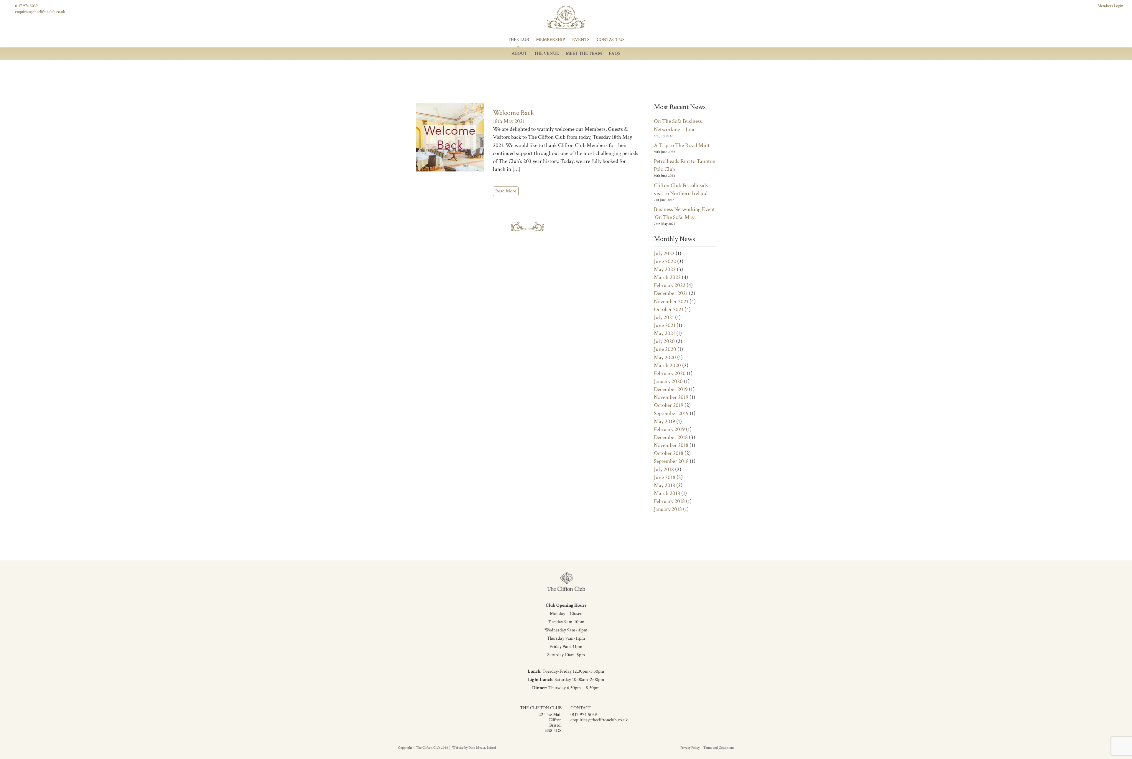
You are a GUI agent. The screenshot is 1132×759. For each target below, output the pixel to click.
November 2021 (671, 301)
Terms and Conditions (718, 747)
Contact (580, 708)
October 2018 (668, 453)
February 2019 (669, 429)
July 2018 (664, 469)
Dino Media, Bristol (482, 747)
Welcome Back (513, 112)
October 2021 (668, 309)
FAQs (615, 53)
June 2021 (664, 325)
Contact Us (611, 40)
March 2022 (667, 277)
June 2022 (665, 261)
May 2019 (664, 421)
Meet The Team (584, 53)
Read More (505, 191)
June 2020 (665, 349)
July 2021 (664, 317)
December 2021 (671, 293)
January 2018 (668, 509)
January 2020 (668, 381)
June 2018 (664, 477)
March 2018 (667, 493)
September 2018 (671, 461)
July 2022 (664, 253)
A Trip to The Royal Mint (682, 145)
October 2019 (668, 405)
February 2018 (669, 501)
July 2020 (664, 341)
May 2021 (664, 333)
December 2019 (671, 389)
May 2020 (665, 357)
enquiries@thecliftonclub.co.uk (40, 11)
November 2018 (671, 445)
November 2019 (671, 397)
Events (581, 40)
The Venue (546, 53)
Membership (550, 40)
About (519, 53)
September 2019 (671, 413)
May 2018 (664, 485)
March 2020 (667, 365)
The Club (518, 40)
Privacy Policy (690, 747)
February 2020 (670, 373)
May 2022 (665, 269)
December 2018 (671, 437)
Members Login (1110, 6)
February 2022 (669, 285)
